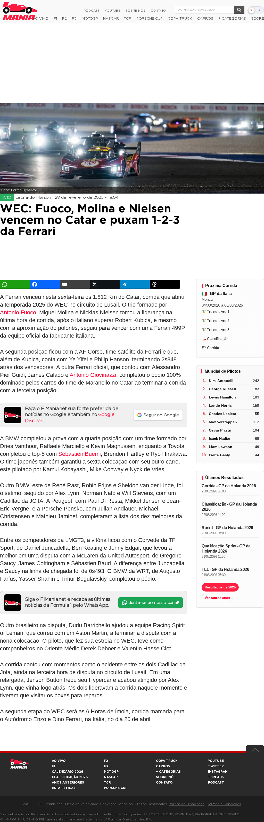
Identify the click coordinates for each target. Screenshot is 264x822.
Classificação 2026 (70, 777)
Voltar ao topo (255, 751)
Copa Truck (180, 18)
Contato (158, 10)
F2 (64, 18)
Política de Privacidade (186, 803)
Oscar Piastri (220, 430)
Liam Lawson (220, 447)
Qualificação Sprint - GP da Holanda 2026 (226, 548)
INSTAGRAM (218, 771)
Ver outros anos (217, 598)
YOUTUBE (216, 760)
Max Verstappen (223, 422)
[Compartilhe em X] (105, 284)
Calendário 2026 (67, 771)
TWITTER (216, 766)
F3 (74, 18)
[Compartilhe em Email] (75, 284)
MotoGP (90, 18)
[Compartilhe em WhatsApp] (15, 284)
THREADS (216, 777)
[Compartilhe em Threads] (165, 284)
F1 (55, 18)
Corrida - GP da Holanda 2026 (229, 486)
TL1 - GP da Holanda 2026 (225, 569)
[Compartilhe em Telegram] (135, 284)
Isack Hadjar (219, 438)
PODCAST (216, 782)
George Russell (222, 389)
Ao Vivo (40, 18)
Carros (205, 18)
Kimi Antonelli (221, 381)
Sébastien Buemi (79, 454)
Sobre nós (135, 10)
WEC (7, 197)
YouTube (112, 10)
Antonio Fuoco (18, 312)
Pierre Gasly (219, 455)
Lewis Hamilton (222, 397)
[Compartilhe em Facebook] (45, 284)
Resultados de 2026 (220, 587)
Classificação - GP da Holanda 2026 (229, 507)
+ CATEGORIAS (232, 18)
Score (257, 18)
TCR (127, 18)
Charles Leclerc (222, 414)
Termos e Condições (224, 803)
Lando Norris (220, 405)
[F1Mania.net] (20, 11)
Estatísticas (64, 787)
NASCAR (111, 18)
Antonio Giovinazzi (93, 375)
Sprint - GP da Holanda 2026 (227, 527)
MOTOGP (111, 771)
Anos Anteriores (68, 782)
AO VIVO (58, 760)
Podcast (92, 10)
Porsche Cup (149, 18)
